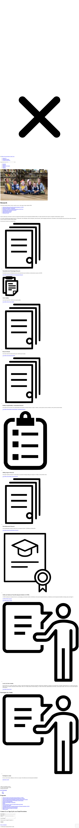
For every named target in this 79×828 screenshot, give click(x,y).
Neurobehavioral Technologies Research (9, 210)
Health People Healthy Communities (9, 208)
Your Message (2, 818)
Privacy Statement (3, 824)
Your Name (2, 813)
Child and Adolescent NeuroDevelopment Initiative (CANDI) (13, 207)
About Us (4, 167)
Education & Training (6, 165)
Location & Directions (6, 160)
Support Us (4, 158)
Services (4, 166)
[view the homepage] (7, 156)
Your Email (2, 814)
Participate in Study (6, 159)
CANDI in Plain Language (7, 598)
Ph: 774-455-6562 (3, 790)
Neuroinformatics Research (7, 211)
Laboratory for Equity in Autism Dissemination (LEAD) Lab (13, 209)
